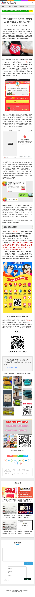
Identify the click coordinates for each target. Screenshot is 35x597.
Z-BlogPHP (25, 590)
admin (8, 26)
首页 (4, 7)
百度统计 (14, 591)
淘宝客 (25, 456)
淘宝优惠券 (21, 7)
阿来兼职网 (13, 590)
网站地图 (20, 591)
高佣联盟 (9, 456)
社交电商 (14, 7)
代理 (15, 456)
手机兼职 (9, 7)
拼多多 (20, 456)
